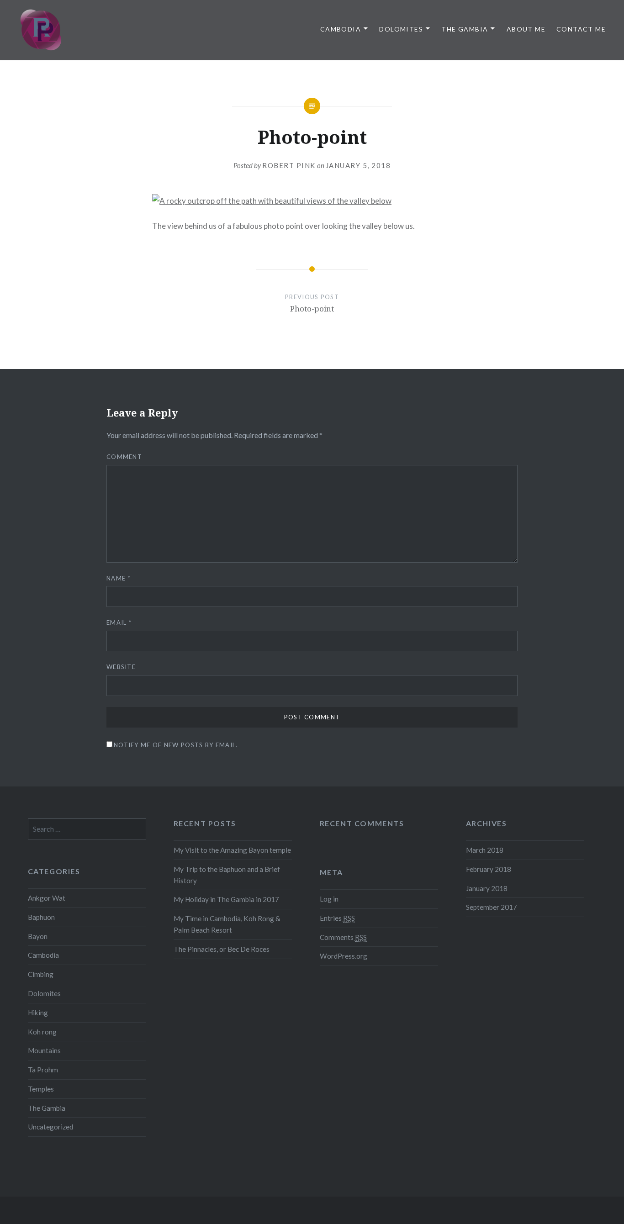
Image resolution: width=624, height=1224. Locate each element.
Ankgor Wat (46, 898)
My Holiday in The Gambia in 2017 (226, 899)
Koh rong (42, 1032)
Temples (41, 1089)
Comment (124, 456)
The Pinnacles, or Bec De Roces (222, 949)
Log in (329, 899)
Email (119, 622)
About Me (526, 29)
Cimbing (40, 974)
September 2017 (491, 907)
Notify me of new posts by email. (176, 745)
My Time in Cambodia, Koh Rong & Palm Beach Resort (227, 924)
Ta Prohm (43, 1070)
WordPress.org (343, 956)
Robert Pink (289, 165)
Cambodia (340, 29)
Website (121, 666)
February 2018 (488, 869)
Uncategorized (50, 1127)
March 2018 (484, 850)
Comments (343, 937)
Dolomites (401, 29)
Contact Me (581, 29)
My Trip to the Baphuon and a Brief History (227, 875)
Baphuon (41, 917)
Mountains (44, 1050)
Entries (337, 918)
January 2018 (487, 888)
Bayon (38, 936)
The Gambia (464, 29)
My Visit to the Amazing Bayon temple (232, 850)
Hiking (38, 1012)
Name (118, 578)
